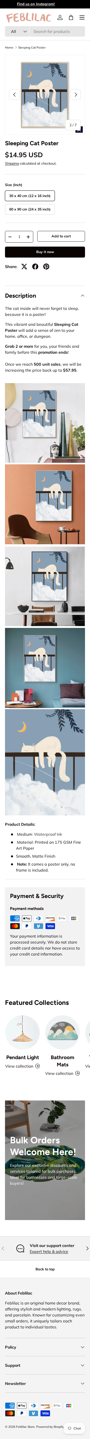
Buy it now (45, 252)
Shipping (12, 163)
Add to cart (61, 236)
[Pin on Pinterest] (46, 266)
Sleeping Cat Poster (32, 47)
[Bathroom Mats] (62, 1032)
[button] (71, 17)
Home (9, 47)
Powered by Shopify (50, 1427)
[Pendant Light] (22, 1032)
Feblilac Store (25, 1427)
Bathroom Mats (62, 1061)
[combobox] (45, 31)
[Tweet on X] (24, 266)
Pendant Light (22, 1057)
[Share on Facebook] (35, 266)
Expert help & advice (49, 1251)
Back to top (45, 1269)
